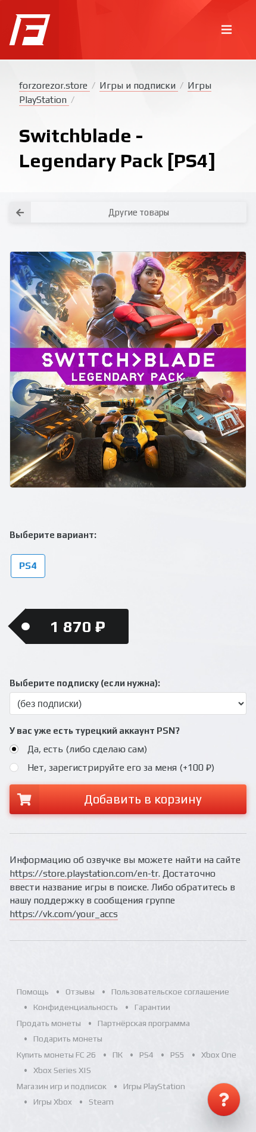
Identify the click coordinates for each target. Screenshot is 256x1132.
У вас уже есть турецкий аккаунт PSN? (95, 731)
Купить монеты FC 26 (56, 1054)
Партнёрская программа (144, 1023)
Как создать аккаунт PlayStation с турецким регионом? (192, 195)
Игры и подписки (138, 85)
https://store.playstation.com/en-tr (84, 873)
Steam (101, 1101)
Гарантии (152, 1007)
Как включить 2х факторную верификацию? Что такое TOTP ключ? (192, 202)
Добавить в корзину (143, 799)
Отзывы (80, 991)
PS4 (27, 565)
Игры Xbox (52, 1101)
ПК (118, 1054)
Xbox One (218, 1054)
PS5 (177, 1054)
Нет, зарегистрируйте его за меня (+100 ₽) (120, 767)
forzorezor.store (54, 85)
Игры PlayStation (154, 1086)
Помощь (33, 991)
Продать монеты (49, 1023)
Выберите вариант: (53, 535)
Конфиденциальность (75, 1007)
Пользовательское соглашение (170, 991)
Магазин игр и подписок (62, 1086)
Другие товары (138, 212)
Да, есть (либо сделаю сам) (87, 749)
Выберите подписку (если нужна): (85, 683)
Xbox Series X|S (62, 1070)
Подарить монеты (67, 1038)
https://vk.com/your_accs (64, 914)
